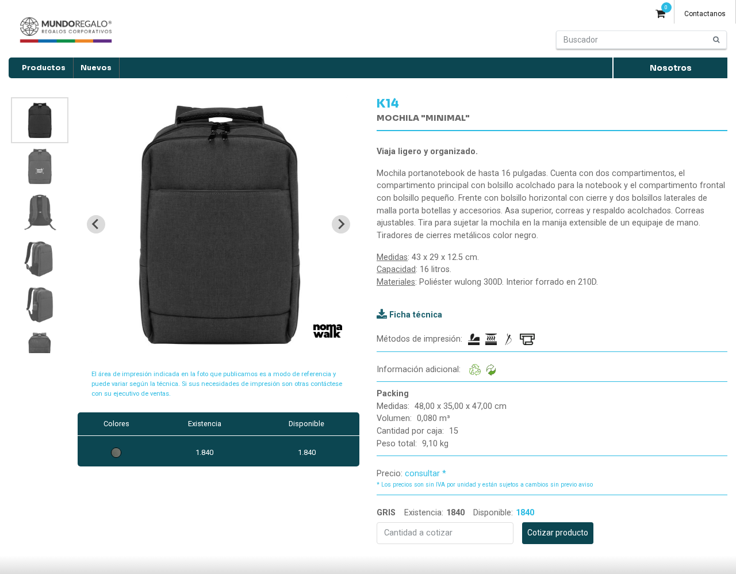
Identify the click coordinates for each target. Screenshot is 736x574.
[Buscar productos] (716, 39)
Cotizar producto (557, 532)
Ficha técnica (415, 315)
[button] (39, 120)
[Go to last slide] (96, 224)
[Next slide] (341, 224)
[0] (660, 15)
